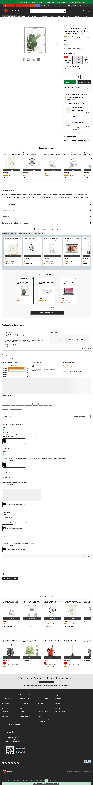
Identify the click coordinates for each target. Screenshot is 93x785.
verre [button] (46, 404)
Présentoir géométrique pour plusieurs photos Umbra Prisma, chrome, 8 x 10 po (76, 30)
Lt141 (4, 538)
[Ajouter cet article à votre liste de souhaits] (78, 77)
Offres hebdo (33, 16)
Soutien (58, 6)
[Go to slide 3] (33, 59)
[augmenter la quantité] (65, 77)
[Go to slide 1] (23, 59)
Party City (77, 16)
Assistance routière (24, 706)
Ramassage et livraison (6, 706)
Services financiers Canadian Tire (26, 698)
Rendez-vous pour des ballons (26, 713)
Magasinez (83, 2)
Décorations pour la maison (21, 20)
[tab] (68, 60)
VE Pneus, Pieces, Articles (25, 703)
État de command (75, 11)
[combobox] (83, 416)
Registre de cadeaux (24, 711)
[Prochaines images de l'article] (57, 43)
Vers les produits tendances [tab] (25, 233)
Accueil (5, 20)
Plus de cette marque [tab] (39, 233)
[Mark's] (32, 5)
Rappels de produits (6, 711)
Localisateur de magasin (7, 698)
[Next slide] (91, 158)
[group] (11, 663)
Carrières (39, 706)
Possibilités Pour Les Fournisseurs (44, 721)
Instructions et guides (24, 719)
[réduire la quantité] (74, 77)
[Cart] (89, 11)
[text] (11, 176)
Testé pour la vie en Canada (43, 711)
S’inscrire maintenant (64, 685)
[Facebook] (3, 763)
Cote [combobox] (4, 410)
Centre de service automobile (26, 700)
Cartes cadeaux (23, 708)
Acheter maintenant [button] (84, 82)
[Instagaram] (9, 763)
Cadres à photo (47, 20)
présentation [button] (20, 404)
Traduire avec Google (7, 436)
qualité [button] (35, 404)
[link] (69, 36)
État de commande (6, 703)
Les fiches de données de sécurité (9, 713)
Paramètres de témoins (6, 719)
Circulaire (22, 16)
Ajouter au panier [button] (70, 82)
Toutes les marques (41, 708)
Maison (11, 20)
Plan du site (57, 703)
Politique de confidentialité (60, 698)
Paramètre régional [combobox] (15, 410)
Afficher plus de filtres (7, 407)
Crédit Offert (44, 6)
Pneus (58, 16)
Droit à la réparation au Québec (61, 711)
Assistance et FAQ (5, 700)
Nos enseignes (41, 703)
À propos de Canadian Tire (43, 698)
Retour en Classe (67, 16)
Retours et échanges (6, 708)
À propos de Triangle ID (42, 700)
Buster (4, 451)
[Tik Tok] (18, 763)
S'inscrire (9, 732)
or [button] (50, 404)
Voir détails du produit (80, 36)
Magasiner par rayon (10, 16)
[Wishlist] (83, 11)
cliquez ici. (72, 143)
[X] (6, 763)
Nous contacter (5, 716)
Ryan (3, 427)
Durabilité (39, 716)
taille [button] (41, 404)
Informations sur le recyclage (43, 719)
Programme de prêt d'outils (25, 716)
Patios (51, 16)
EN (89, 6)
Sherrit (4, 475)
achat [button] (13, 404)
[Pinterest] (15, 763)
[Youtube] (12, 763)
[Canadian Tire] (19, 5)
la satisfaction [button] (6, 404)
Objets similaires (88, 36)
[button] (64, 11)
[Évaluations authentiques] (8, 358)
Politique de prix (58, 708)
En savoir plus (9, 743)
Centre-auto (85, 16)
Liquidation (44, 16)
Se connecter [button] (84, 6)
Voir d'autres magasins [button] (70, 70)
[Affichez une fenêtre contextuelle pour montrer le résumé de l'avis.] (82, 114)
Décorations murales (35, 20)
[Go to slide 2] (28, 59)
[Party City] (37, 5)
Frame (4, 514)
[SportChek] (26, 5)
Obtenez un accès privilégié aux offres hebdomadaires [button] (45, 783)
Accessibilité (57, 706)
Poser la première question (10, 578)
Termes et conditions (59, 700)
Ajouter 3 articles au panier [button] (47, 312)
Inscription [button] (51, 6)
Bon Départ (40, 713)
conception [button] (28, 404)
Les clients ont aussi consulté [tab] (9, 233)
